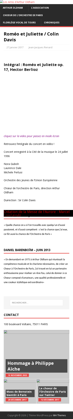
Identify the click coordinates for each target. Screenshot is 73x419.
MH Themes (59, 415)
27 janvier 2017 (15, 47)
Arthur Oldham (13, 7)
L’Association (40, 7)
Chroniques (51, 22)
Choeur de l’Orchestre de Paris (23, 15)
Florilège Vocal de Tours (19, 22)
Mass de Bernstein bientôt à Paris (19, 393)
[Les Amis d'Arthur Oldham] (17, 2)
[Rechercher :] (36, 303)
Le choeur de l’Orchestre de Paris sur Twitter (52, 391)
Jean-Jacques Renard (40, 47)
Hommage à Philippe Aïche (30, 366)
